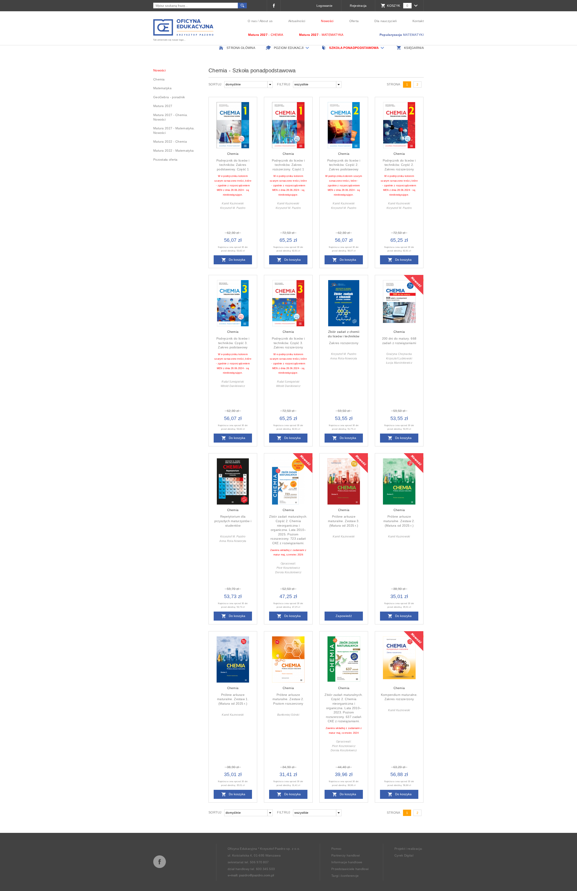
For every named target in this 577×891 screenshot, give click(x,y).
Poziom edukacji (289, 48)
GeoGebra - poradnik (169, 97)
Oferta (354, 21)
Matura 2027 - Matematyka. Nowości (174, 130)
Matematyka (162, 88)
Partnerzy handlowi (345, 856)
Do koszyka (236, 260)
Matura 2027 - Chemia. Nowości (170, 117)
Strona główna (241, 48)
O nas (252, 21)
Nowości (327, 21)
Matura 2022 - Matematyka (173, 150)
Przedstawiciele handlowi (350, 869)
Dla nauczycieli (385, 21)
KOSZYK (393, 5)
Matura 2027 (162, 106)
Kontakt (418, 21)
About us (265, 21)
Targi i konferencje (345, 876)
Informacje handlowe (346, 862)
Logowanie (324, 5)
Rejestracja (358, 5)
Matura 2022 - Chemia (170, 141)
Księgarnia (414, 48)
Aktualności (296, 21)
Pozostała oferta (165, 159)
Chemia (159, 79)
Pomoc (336, 849)
